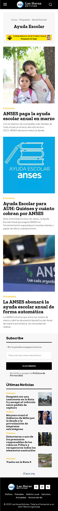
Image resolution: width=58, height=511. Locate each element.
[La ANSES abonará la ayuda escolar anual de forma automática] (29, 263)
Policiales (10, 393)
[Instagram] (42, 487)
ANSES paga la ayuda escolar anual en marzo (29, 116)
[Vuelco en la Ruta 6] (45, 460)
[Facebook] (36, 487)
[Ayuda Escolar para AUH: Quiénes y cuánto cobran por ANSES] (29, 165)
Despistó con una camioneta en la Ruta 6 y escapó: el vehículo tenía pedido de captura (20, 402)
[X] (48, 487)
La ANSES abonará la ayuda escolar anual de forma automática (28, 307)
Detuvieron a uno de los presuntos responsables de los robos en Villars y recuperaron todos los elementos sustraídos (21, 443)
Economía (9, 108)
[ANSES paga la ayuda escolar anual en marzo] (29, 75)
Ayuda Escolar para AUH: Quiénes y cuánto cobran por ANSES (28, 208)
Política (10, 412)
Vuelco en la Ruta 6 (18, 462)
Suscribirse (29, 366)
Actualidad (9, 296)
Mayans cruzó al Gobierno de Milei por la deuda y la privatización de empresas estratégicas (20, 422)
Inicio (14, 19)
